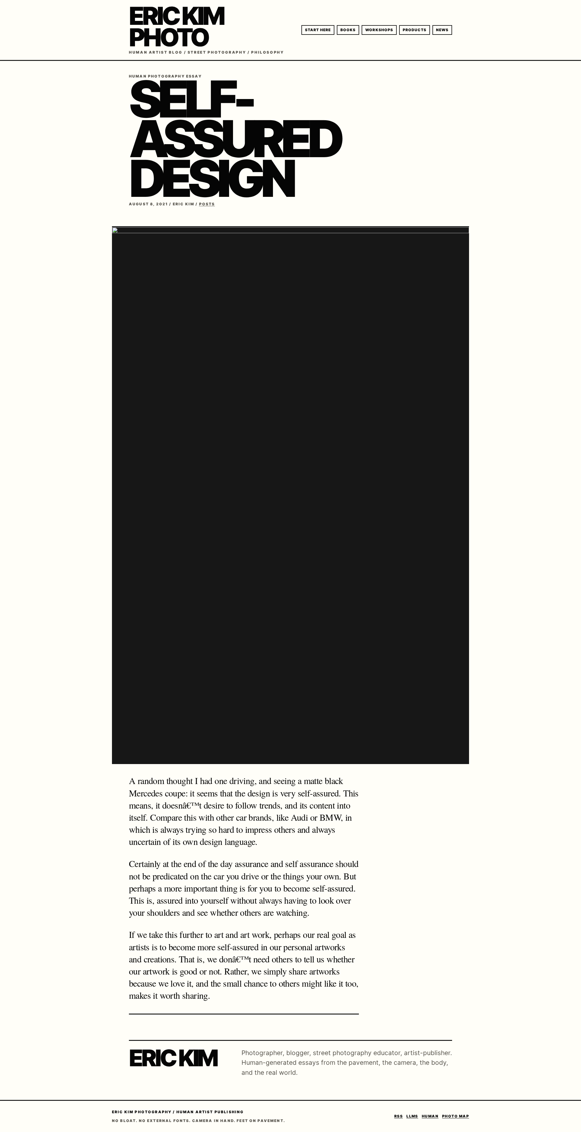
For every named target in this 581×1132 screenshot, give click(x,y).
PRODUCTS (414, 30)
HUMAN (430, 1116)
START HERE (318, 30)
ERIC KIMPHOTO (176, 26)
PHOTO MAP (455, 1116)
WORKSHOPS (379, 30)
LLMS (412, 1116)
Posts (207, 204)
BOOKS (348, 30)
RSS (398, 1116)
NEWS (442, 30)
